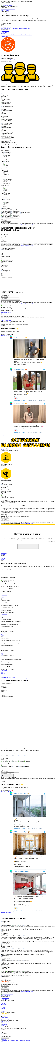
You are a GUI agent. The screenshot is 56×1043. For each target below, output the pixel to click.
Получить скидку (5, 1021)
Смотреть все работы (6, 791)
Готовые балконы (5, 32)
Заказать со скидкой (5, 222)
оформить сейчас (5, 449)
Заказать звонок (4, 988)
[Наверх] (3, 1041)
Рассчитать (9, 59)
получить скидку (5, 520)
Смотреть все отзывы (6, 335)
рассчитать (3, 241)
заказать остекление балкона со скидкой (10, 299)
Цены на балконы (5, 31)
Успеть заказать (4, 1037)
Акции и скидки (5, 36)
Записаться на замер (6, 312)
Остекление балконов (6, 27)
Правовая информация (6, 1019)
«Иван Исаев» (15, 1020)
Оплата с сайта (4, 1017)
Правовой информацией (27, 225)
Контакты (3, 33)
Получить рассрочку (6, 320)
